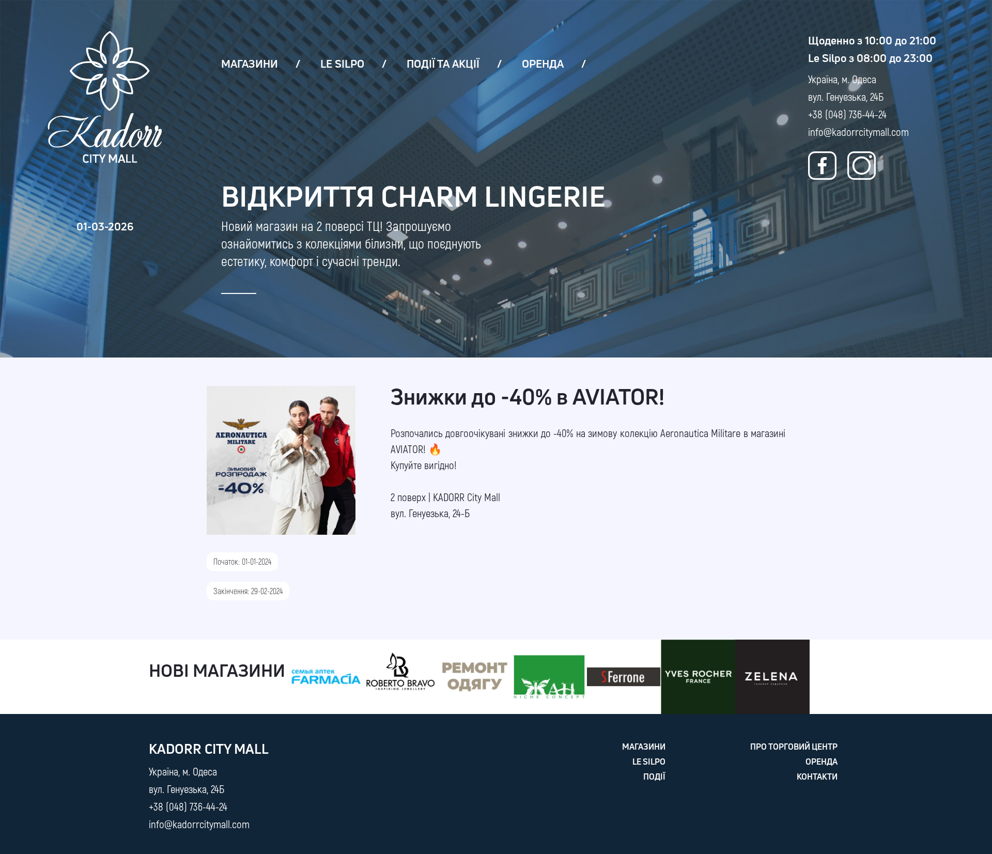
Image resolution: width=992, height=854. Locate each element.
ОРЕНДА (543, 63)
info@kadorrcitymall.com (858, 131)
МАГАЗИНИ (249, 63)
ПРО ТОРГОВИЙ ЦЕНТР (794, 746)
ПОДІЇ (654, 776)
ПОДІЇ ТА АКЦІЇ (443, 63)
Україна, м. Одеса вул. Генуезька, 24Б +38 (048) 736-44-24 (847, 96)
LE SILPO (342, 63)
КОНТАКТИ (817, 776)
